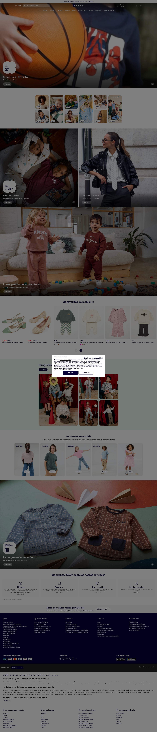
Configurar (86, 372)
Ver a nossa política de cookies (62, 369)
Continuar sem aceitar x (60, 356)
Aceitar (70, 372)
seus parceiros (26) (65, 359)
